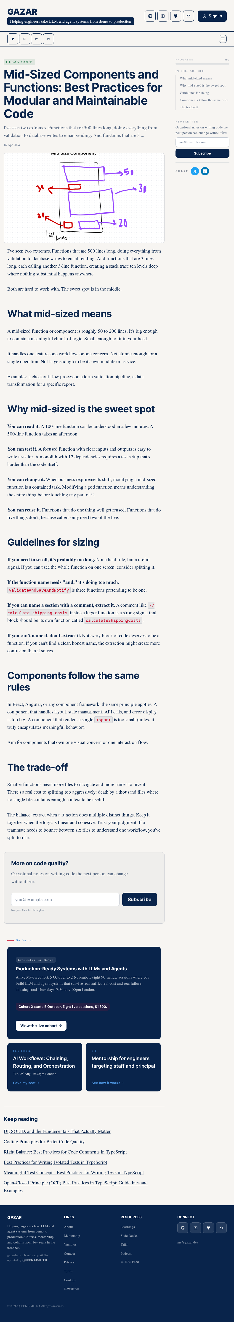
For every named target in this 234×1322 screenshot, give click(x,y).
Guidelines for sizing (194, 92)
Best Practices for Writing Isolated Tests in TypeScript (55, 1162)
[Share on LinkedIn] (205, 171)
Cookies (70, 1280)
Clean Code (19, 61)
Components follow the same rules (204, 100)
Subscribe (140, 899)
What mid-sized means (196, 78)
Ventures (70, 1244)
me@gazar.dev (187, 1242)
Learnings (128, 1226)
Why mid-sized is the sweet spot (203, 85)
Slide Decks (129, 1235)
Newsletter (71, 1288)
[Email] (188, 16)
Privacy (69, 1262)
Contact (69, 1253)
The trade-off (189, 107)
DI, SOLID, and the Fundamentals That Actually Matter (57, 1131)
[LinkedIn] (150, 16)
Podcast (126, 1253)
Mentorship (72, 1235)
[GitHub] (175, 16)
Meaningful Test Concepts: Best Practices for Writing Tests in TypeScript (74, 1172)
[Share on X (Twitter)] (195, 171)
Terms (68, 1271)
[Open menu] (223, 39)
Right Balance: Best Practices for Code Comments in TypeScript (65, 1151)
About (68, 1226)
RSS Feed (132, 1261)
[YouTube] (162, 16)
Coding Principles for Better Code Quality (44, 1141)
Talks (124, 1244)
